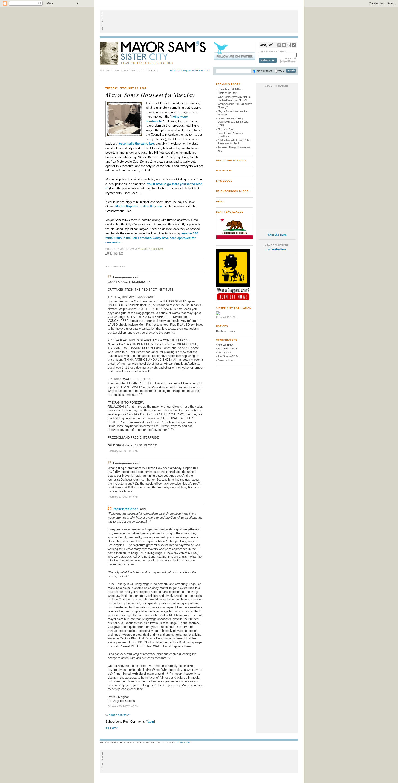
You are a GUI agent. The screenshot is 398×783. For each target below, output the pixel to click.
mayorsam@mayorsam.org (190, 70)
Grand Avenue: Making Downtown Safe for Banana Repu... (233, 122)
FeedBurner (287, 60)
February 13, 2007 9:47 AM (123, 496)
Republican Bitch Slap (230, 89)
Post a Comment (119, 715)
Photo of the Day (227, 93)
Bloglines (284, 45)
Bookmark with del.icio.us (107, 253)
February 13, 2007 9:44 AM (123, 450)
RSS (279, 45)
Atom (150, 721)
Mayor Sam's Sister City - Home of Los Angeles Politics (156, 52)
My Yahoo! (294, 45)
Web (281, 71)
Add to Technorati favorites (121, 253)
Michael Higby (226, 344)
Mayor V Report (227, 129)
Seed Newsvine (111, 253)
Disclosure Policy (225, 331)
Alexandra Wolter (227, 348)
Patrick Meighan (125, 509)
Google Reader (289, 45)
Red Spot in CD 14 (228, 356)
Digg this (116, 253)
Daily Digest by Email (273, 51)
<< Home (111, 728)
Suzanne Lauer (226, 360)
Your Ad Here (277, 235)
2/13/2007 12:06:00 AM (150, 249)
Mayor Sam (224, 352)
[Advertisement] (199, 21)
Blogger (183, 742)
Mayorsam (264, 71)
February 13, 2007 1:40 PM (123, 706)
